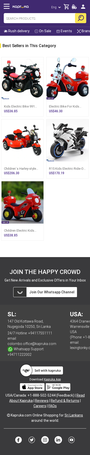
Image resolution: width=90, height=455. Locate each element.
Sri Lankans (73, 415)
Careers (40, 406)
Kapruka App (52, 379)
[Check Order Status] (74, 8)
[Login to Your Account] (83, 9)
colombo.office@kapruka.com (32, 344)
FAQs (52, 406)
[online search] (80, 18)
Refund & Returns (65, 401)
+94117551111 (40, 333)
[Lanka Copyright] (8, 415)
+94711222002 (20, 355)
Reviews (41, 401)
